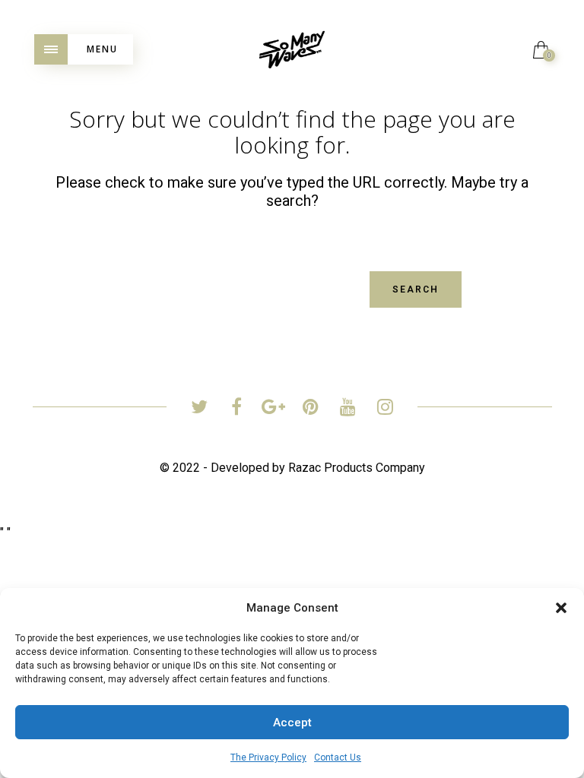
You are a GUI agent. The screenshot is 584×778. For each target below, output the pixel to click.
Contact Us (337, 757)
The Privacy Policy (268, 757)
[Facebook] (236, 409)
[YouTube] (348, 409)
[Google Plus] (273, 409)
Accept (292, 722)
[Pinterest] (311, 409)
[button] (561, 607)
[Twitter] (199, 409)
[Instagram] (385, 409)
